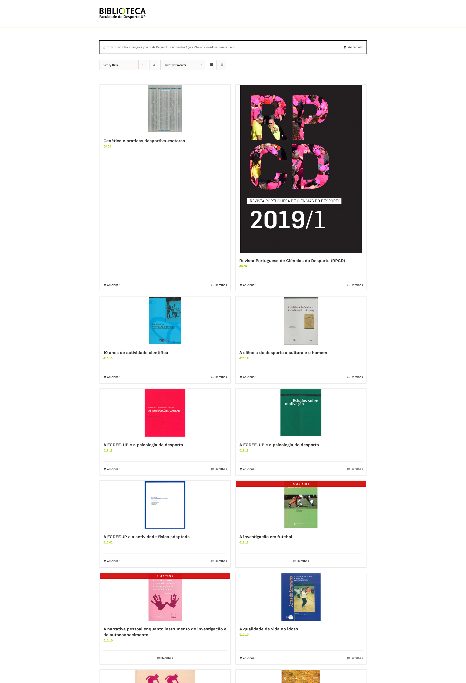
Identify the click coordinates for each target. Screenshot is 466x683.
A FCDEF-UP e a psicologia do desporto (143, 444)
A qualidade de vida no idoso (268, 628)
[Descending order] (154, 65)
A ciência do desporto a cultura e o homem (283, 352)
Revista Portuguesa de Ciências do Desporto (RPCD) (292, 260)
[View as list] (221, 65)
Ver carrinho (355, 47)
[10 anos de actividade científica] (165, 320)
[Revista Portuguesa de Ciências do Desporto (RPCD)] (301, 169)
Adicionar (113, 285)
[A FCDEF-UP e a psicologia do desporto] (165, 413)
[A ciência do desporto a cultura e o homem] (301, 320)
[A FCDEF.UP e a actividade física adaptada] (165, 505)
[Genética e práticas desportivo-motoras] (165, 109)
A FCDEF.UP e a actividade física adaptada (146, 536)
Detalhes (221, 285)
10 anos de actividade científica (135, 352)
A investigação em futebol (265, 536)
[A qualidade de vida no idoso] (301, 597)
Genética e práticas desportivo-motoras (144, 140)
